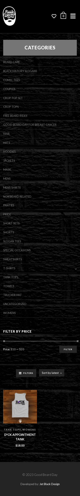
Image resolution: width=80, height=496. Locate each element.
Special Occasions (17, 250)
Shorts (8, 232)
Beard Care (11, 62)
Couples (9, 89)
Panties (8, 205)
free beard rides (15, 115)
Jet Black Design (49, 484)
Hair (6, 133)
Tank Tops (12, 429)
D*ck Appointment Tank (20, 437)
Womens (29, 429)
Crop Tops (11, 106)
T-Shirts (9, 268)
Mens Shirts (12, 187)
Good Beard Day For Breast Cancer (30, 124)
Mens (7, 178)
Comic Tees (11, 80)
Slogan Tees (12, 241)
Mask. (7, 169)
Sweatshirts (12, 259)
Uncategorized (14, 304)
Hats (6, 142)
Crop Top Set (13, 98)
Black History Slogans (20, 71)
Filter (68, 349)
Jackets (9, 160)
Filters (28, 373)
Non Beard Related (17, 196)
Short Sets (11, 223)
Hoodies (9, 151)
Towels (8, 286)
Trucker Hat (12, 295)
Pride (7, 214)
